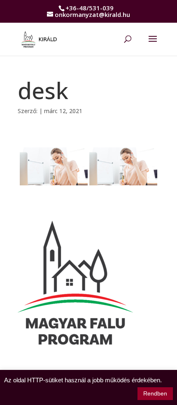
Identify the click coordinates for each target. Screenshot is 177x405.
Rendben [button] (155, 393)
